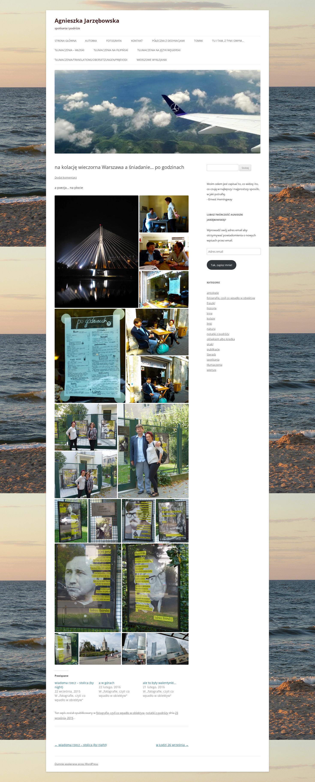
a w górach (106, 683)
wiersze (211, 370)
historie (211, 308)
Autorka (91, 41)
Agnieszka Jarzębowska (87, 20)
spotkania (213, 360)
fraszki (211, 303)
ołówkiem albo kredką (221, 339)
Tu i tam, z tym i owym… (228, 41)
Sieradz (211, 354)
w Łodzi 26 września (172, 745)
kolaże (211, 318)
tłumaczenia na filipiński (111, 50)
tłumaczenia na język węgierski (158, 50)
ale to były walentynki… (159, 683)
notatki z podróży (157, 713)
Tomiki (198, 41)
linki (209, 324)
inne (209, 313)
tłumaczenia (214, 365)
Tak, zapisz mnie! (221, 265)
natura (211, 329)
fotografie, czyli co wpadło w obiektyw (120, 713)
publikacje (213, 349)
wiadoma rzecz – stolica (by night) (81, 745)
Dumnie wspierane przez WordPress (76, 764)
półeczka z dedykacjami (168, 41)
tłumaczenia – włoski (69, 50)
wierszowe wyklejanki (152, 60)
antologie (213, 293)
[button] (96, 251)
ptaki (210, 344)
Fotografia (114, 41)
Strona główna (65, 41)
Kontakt (137, 41)
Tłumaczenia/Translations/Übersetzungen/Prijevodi (91, 60)
